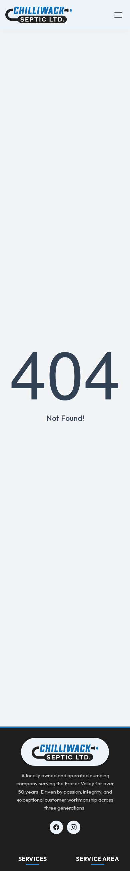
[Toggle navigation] (118, 15)
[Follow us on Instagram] (73, 827)
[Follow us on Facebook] (56, 827)
